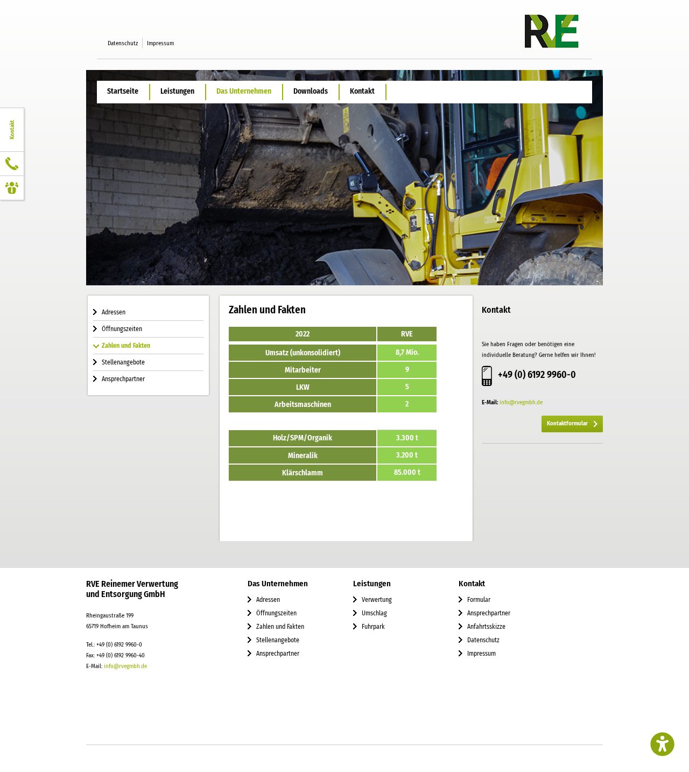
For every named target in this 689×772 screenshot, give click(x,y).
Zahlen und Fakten (126, 345)
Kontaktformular (567, 423)
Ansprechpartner (123, 379)
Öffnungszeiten (122, 329)
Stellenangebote (123, 362)
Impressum (160, 43)
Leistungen (177, 91)
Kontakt (362, 91)
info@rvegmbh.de (521, 402)
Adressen (113, 312)
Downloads (310, 91)
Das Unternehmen (243, 91)
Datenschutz (123, 43)
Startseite (122, 91)
